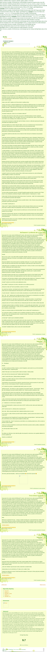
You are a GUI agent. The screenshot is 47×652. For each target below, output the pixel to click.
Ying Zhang (24, 649)
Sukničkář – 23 (41, 341)
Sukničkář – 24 (41, 49)
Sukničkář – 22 (41, 537)
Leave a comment (42, 488)
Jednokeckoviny (38, 334)
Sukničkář (38, 225)
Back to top (4, 650)
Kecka (5, 37)
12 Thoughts (43, 580)
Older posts (4, 584)
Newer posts (43, 584)
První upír (7, 590)
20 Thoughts (43, 225)
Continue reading (5, 525)
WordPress (11, 649)
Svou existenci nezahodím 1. (37, 495)
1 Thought (43, 334)
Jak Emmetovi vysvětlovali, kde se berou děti (32, 232)
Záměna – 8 (7, 594)
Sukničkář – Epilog (8, 593)
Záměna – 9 (7, 592)
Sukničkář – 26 (7, 596)
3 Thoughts (43, 444)
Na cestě (42, 452)
